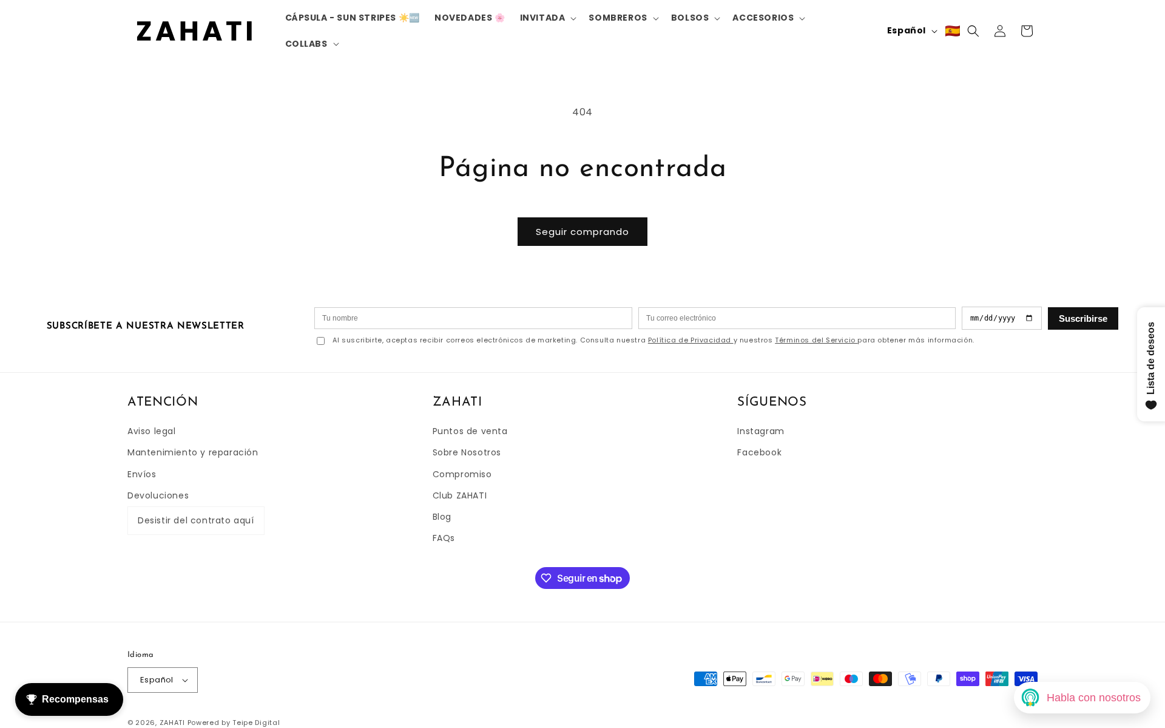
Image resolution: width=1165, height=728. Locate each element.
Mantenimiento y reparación (192, 452)
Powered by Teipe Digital (233, 722)
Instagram (760, 431)
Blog (442, 517)
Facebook (759, 452)
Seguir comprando (582, 231)
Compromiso (462, 474)
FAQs (444, 538)
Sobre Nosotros (467, 452)
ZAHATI (172, 722)
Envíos (142, 474)
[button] (547, 17)
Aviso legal (151, 431)
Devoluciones (158, 495)
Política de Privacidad (691, 340)
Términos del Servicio (816, 340)
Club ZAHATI (460, 495)
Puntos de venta (470, 431)
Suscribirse (1083, 318)
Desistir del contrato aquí (196, 520)
